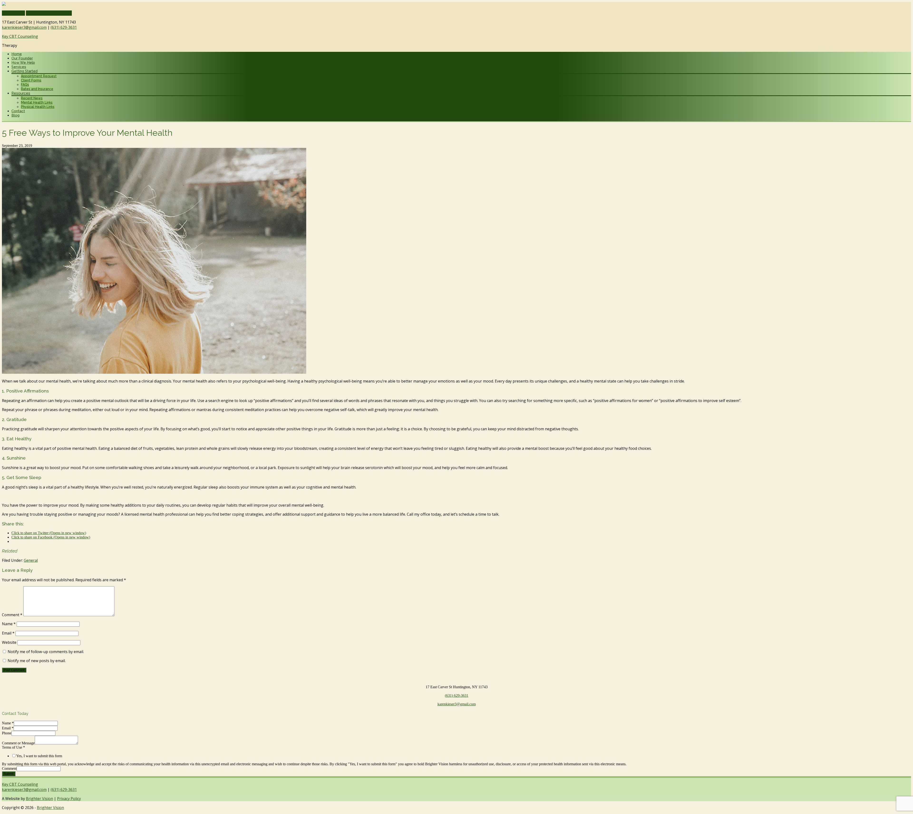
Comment (12, 614)
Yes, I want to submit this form (39, 756)
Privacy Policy (69, 798)
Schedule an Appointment (49, 13)
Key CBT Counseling (20, 36)
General (31, 560)
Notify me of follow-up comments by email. (46, 651)
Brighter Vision (39, 798)
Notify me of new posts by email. (37, 660)
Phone (6, 733)
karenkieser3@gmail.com (24, 27)
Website (9, 642)
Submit (9, 773)
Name (9, 623)
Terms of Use (13, 747)
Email (8, 633)
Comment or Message (18, 743)
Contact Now (13, 13)
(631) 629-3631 (64, 27)
